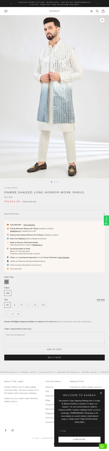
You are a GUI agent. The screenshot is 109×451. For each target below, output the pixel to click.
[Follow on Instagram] (12, 430)
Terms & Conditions (53, 418)
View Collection (29, 225)
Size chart (101, 299)
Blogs (47, 400)
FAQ (47, 391)
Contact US (50, 422)
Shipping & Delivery (53, 413)
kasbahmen (11, 188)
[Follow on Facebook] (5, 430)
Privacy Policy (51, 404)
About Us (49, 387)
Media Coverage (52, 396)
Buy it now (54, 357)
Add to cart (54, 349)
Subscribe (79, 439)
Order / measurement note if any (17, 329)
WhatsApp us (15, 231)
